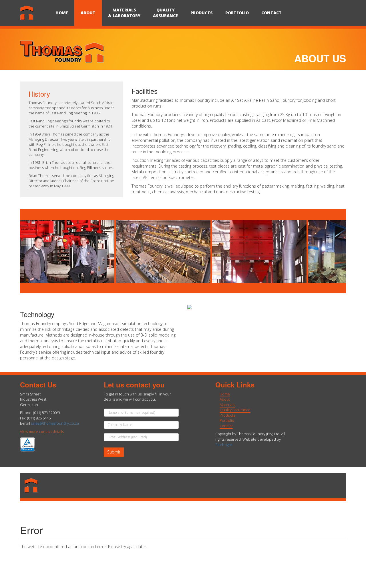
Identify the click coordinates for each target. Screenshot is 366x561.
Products (201, 12)
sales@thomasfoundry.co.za (55, 423)
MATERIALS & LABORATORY (124, 12)
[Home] (34, 13)
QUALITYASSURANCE (165, 12)
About (88, 12)
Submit (113, 452)
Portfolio (237, 12)
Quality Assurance (235, 409)
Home (61, 12)
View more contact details (42, 431)
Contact (271, 12)
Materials (227, 404)
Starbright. (224, 444)
